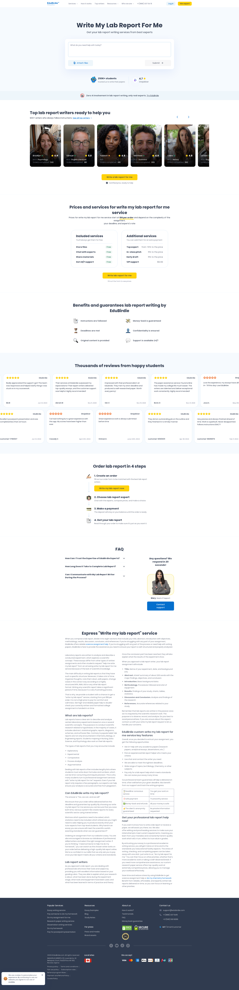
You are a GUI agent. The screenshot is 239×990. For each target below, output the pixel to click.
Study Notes (90, 917)
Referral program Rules (56, 972)
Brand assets (90, 935)
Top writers (99, 3)
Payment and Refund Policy (58, 975)
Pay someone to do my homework (62, 914)
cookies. (11, 982)
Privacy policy (52, 967)
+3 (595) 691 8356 (170, 919)
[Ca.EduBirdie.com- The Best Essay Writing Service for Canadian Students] (87, 961)
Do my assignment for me (58, 917)
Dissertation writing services (59, 924)
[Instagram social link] (128, 945)
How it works (86, 3)
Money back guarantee (132, 921)
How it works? (128, 910)
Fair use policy (53, 969)
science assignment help (97, 644)
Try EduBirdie (153, 95)
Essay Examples (92, 910)
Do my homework (55, 928)
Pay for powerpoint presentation (61, 932)
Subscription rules (68, 969)
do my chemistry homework (159, 878)
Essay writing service (56, 910)
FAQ (123, 917)
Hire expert (185, 3)
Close (41, 976)
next (188, 117)
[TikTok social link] (122, 945)
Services (72, 3)
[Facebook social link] (111, 945)
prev (178, 117)
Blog (86, 914)
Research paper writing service (60, 921)
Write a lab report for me (119, 177)
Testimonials (127, 914)
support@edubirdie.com (174, 910)
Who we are (127, 3)
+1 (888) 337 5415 (170, 915)
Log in (170, 3)
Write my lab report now (111, 488)
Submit (156, 63)
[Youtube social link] (117, 945)
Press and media (92, 931)
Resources (112, 3)
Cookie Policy (52, 978)
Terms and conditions (69, 967)
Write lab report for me (120, 275)
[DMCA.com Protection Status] (127, 927)
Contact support (160, 606)
